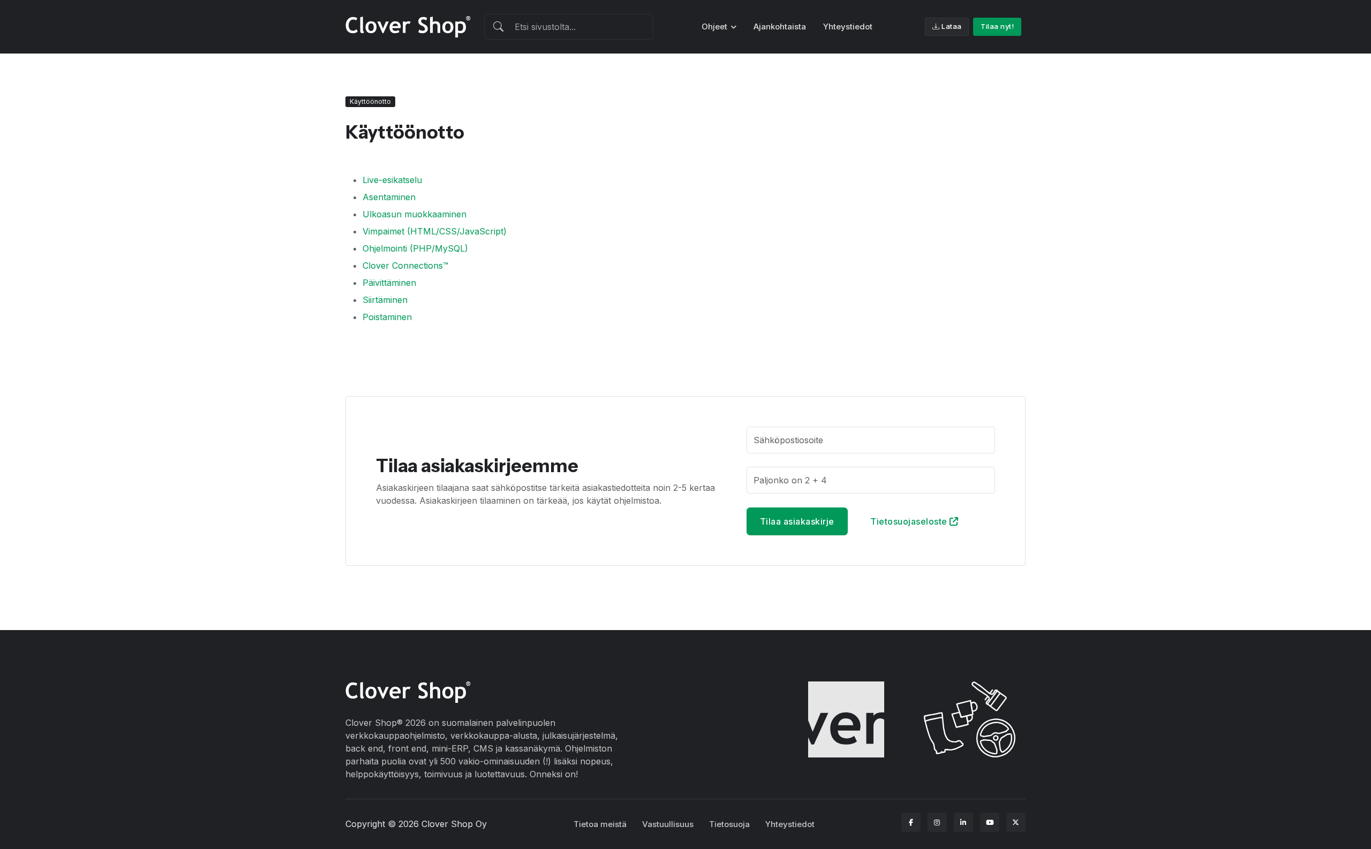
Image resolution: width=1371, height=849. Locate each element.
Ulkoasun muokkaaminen (414, 214)
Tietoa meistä (600, 824)
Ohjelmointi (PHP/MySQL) (415, 248)
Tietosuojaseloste (910, 521)
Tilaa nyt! (997, 26)
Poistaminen (387, 317)
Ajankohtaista (780, 26)
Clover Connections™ (405, 265)
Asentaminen (389, 197)
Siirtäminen (385, 299)
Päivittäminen (389, 282)
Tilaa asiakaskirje (797, 521)
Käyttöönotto (370, 101)
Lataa (951, 26)
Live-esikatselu (392, 180)
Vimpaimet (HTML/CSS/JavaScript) (435, 231)
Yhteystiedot (847, 26)
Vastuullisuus (668, 824)
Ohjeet (714, 26)
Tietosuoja (729, 824)
